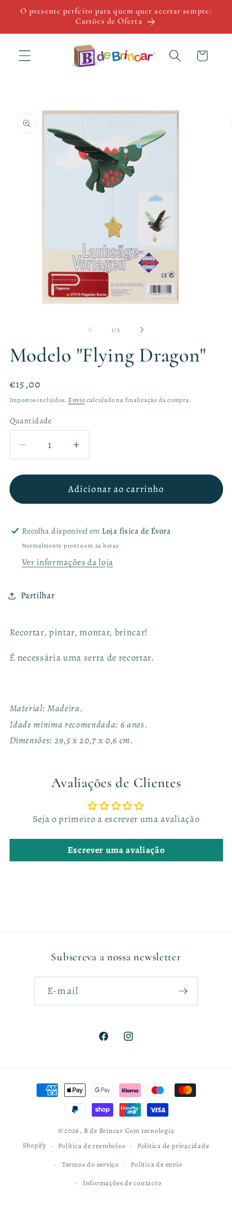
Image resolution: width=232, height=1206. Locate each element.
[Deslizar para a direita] (142, 330)
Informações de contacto (122, 1182)
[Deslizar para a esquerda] (90, 330)
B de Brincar (103, 1130)
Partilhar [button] (38, 595)
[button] (24, 55)
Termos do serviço (90, 1164)
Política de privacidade (173, 1145)
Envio (76, 400)
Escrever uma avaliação (116, 850)
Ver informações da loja (67, 562)
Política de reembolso (91, 1145)
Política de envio (156, 1164)
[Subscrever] (183, 991)
